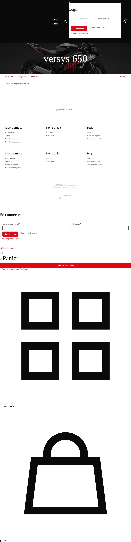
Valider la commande (65, 265)
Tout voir (122, 76)
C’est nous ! (50, 136)
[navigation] (65, 260)
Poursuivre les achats (10, 269)
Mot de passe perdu (13, 142)
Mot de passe (75, 224)
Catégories (21, 76)
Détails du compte (12, 139)
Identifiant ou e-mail (11, 224)
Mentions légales (93, 136)
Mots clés (35, 76)
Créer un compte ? (7, 248)
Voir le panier (25, 269)
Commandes (10, 133)
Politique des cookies (95, 139)
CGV (89, 133)
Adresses (8, 136)
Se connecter (10, 234)
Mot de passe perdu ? (11, 239)
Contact (49, 133)
